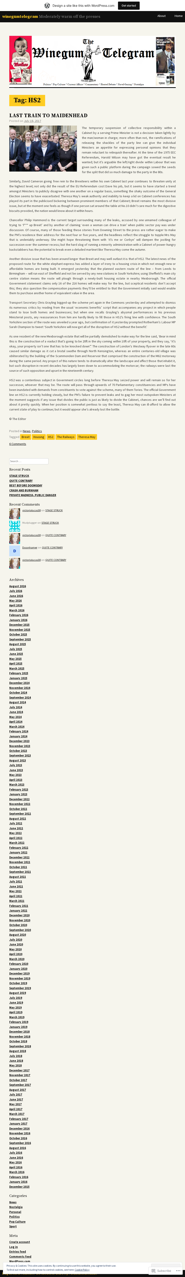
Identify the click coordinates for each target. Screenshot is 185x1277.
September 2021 (20, 871)
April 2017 (15, 1109)
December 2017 (19, 1070)
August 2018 (17, 1051)
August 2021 (17, 876)
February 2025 (18, 673)
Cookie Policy (82, 1269)
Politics (37, 431)
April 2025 (15, 663)
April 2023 (15, 780)
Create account (19, 1242)
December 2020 (19, 915)
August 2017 (17, 1089)
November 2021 (19, 862)
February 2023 (18, 789)
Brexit (26, 437)
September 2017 (20, 1085)
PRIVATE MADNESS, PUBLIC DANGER (32, 495)
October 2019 (18, 983)
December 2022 (19, 799)
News (26, 431)
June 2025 (16, 654)
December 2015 (19, 1186)
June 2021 (16, 886)
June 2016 (16, 1157)
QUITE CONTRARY (20, 480)
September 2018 (20, 1046)
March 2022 (16, 842)
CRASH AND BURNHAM (23, 490)
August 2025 (17, 644)
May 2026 (15, 600)
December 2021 (19, 857)
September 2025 (20, 639)
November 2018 (19, 1036)
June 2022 (16, 828)
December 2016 (19, 1128)
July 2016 (15, 1152)
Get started (129, 5)
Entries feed (17, 1251)
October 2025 (18, 634)
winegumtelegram (20, 16)
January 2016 (18, 1181)
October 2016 (18, 1138)
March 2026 (16, 610)
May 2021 (15, 891)
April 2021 (15, 896)
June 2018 (16, 1060)
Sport (13, 1226)
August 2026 (17, 586)
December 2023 (19, 741)
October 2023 (18, 750)
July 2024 (15, 707)
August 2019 (17, 993)
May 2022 (15, 833)
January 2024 (18, 736)
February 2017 (18, 1119)
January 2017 (18, 1123)
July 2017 (15, 1094)
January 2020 (18, 968)
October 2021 (18, 867)
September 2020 (20, 930)
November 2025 (19, 629)
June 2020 (16, 944)
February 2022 (18, 847)
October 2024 (18, 692)
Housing (38, 437)
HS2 (50, 437)
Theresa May (86, 437)
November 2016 (19, 1133)
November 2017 (19, 1075)
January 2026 (18, 620)
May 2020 (15, 949)
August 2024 (17, 702)
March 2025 (16, 668)
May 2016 (15, 1162)
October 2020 (18, 925)
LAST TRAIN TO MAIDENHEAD (48, 115)
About (161, 16)
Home (179, 16)
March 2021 (16, 901)
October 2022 (18, 809)
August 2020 (17, 934)
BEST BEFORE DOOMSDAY (25, 485)
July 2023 (15, 765)
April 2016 (15, 1167)
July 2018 (15, 1056)
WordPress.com (19, 1261)
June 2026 (16, 596)
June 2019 (16, 1002)
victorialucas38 (31, 510)
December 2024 (19, 683)
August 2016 (17, 1148)
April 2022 (15, 838)
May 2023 (15, 775)
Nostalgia (16, 1207)
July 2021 (15, 881)
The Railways (65, 437)
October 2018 (18, 1041)
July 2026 (15, 591)
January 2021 (18, 910)
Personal (15, 1212)
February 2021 (18, 906)
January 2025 (18, 678)
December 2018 (19, 1031)
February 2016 (18, 1177)
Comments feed (20, 1256)
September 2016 (20, 1143)
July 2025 (15, 649)
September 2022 (20, 813)
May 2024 (15, 717)
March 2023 (16, 784)
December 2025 (19, 624)
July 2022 (15, 823)
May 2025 (15, 658)
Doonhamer (29, 547)
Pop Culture (17, 1221)
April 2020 (15, 954)
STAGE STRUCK (19, 475)
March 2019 (16, 1017)
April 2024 (15, 721)
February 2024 (18, 731)
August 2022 (17, 818)
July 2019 (15, 998)
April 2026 (15, 605)
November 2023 (19, 746)
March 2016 (16, 1172)
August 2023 (17, 760)
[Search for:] (29, 461)
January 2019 (18, 1027)
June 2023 (16, 770)
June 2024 (16, 712)
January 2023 (18, 794)
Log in (13, 1247)
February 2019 (18, 1022)
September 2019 (20, 988)
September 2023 (20, 755)
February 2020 (18, 963)
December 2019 (19, 973)
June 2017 (16, 1099)
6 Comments (17, 444)
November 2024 (19, 688)
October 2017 (18, 1080)
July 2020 (15, 939)
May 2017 (15, 1104)
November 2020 (19, 920)
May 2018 (15, 1065)
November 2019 (19, 978)
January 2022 (18, 852)
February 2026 (18, 615)
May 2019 (15, 1007)
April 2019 (15, 1012)
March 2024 (16, 726)
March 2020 (16, 959)
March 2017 (16, 1114)
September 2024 (20, 697)
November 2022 (19, 804)
